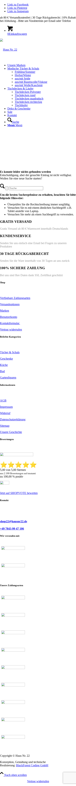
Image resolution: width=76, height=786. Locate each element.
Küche (4, 364)
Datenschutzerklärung (12, 419)
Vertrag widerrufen (38, 781)
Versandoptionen (10, 304)
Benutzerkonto (8, 316)
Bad (2, 371)
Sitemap (4, 425)
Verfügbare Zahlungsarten (15, 298)
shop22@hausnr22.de (13, 521)
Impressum (6, 406)
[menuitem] (41, 65)
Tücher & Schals (10, 352)
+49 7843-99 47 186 (12, 528)
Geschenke (6, 358)
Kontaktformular (10, 323)
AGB (3, 400)
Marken (4, 310)
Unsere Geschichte (11, 432)
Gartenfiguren (8, 377)
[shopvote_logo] (4, 483)
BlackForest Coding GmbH (32, 765)
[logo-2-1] (8, 49)
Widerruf (5, 413)
